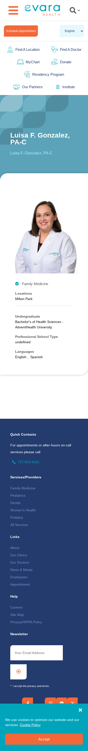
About (14, 548)
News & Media (21, 570)
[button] (80, 710)
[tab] (74, 10)
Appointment (20, 584)
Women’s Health (23, 510)
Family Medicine (22, 488)
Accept (44, 739)
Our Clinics (18, 555)
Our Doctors (19, 562)
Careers (16, 607)
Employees (18, 577)
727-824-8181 (29, 462)
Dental (15, 503)
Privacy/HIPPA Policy (26, 622)
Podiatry (16, 517)
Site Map (17, 615)
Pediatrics (17, 495)
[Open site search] (75, 10)
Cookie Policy (30, 725)
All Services (19, 525)
